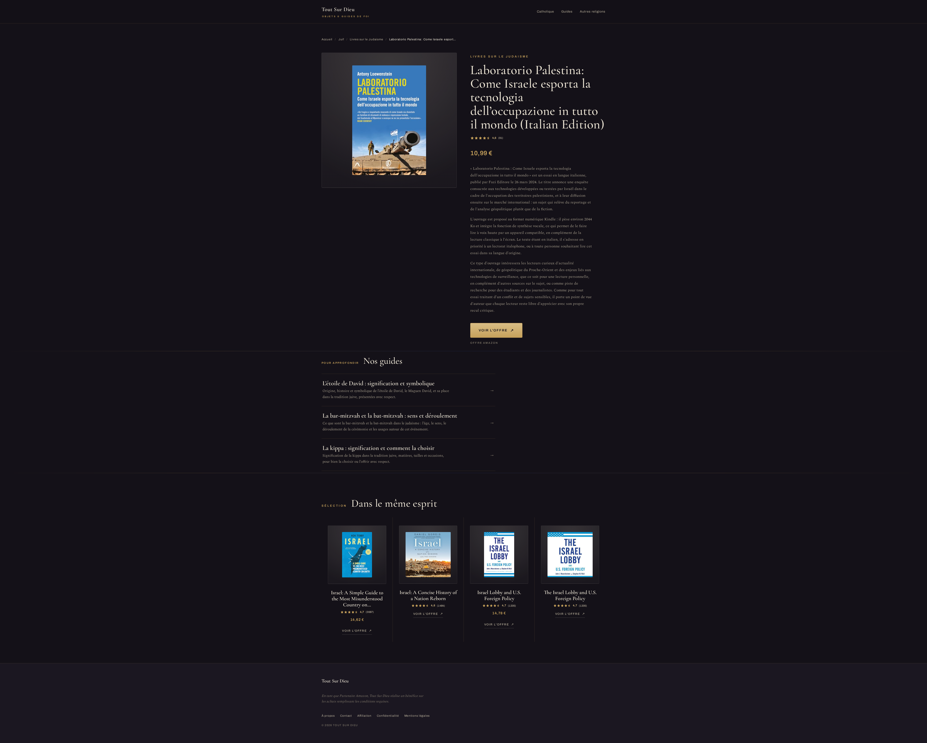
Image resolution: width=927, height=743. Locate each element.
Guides (567, 11)
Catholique (545, 11)
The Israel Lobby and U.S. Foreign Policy (570, 595)
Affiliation (364, 715)
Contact (346, 715)
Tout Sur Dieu (346, 12)
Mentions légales (417, 715)
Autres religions (592, 11)
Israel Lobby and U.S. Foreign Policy (499, 595)
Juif (341, 39)
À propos (328, 715)
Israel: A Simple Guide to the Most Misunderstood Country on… (357, 598)
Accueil (327, 39)
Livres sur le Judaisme (366, 39)
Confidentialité (388, 715)
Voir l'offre (496, 330)
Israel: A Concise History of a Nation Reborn (428, 595)
